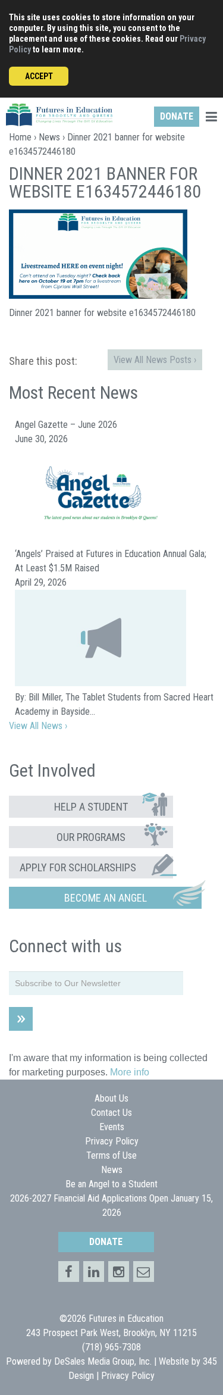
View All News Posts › (155, 359)
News (49, 137)
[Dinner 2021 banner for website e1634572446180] (98, 295)
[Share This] (93, 1271)
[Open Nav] (211, 118)
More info (129, 1072)
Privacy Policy (112, 1141)
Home (20, 137)
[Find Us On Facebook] (68, 1271)
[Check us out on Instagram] (118, 1271)
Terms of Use (111, 1155)
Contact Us (111, 1112)
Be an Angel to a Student (111, 1184)
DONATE (176, 116)
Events (111, 1127)
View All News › (38, 725)
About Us (111, 1098)
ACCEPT (39, 76)
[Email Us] (143, 1271)
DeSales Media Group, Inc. (103, 1361)
